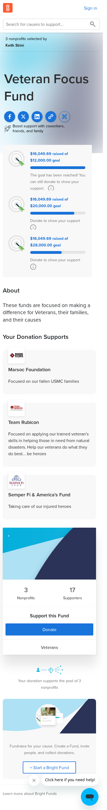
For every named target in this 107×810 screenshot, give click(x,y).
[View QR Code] (64, 116)
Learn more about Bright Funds (30, 793)
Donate (50, 629)
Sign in (90, 8)
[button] (50, 116)
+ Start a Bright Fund (49, 767)
